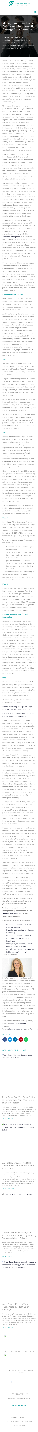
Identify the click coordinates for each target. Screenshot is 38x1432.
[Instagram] (16, 1405)
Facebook (34, 1029)
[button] (35, 12)
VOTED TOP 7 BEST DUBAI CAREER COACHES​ (20, 1371)
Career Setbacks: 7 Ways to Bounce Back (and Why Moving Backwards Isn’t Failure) (19, 1235)
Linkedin (24, 1029)
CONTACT (28, 1421)
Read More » (9, 1119)
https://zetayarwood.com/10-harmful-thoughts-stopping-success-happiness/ (20, 938)
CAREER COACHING (18, 1417)
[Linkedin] (19, 1405)
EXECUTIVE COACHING (14, 1421)
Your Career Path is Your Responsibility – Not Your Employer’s (15, 1307)
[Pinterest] (24, 1405)
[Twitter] (21, 1405)
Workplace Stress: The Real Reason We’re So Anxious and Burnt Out (18, 1166)
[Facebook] (13, 1405)
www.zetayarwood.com (20, 1023)
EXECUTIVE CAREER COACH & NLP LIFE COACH (19, 1394)
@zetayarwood (14, 1029)
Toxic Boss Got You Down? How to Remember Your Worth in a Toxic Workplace (19, 1100)
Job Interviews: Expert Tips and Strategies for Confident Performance (18, 45)
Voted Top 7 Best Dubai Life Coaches (20, 1351)
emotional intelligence (11, 237)
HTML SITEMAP (19, 1425)
